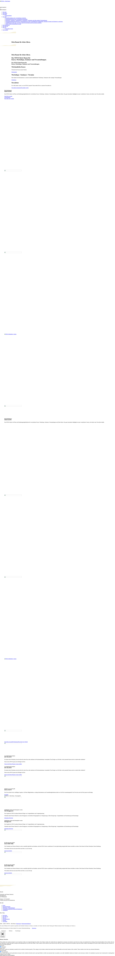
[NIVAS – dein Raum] (57, 3)
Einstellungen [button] (17, 930)
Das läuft (4, 16)
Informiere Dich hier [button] (8, 818)
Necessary (4, 946)
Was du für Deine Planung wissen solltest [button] (13, 764)
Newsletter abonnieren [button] (16, 87)
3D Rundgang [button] (7, 97)
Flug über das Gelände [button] (9, 98)
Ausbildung (5, 910)
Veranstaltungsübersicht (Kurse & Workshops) (12, 909)
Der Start (4, 12)
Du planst (5, 14)
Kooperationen (8, 15)
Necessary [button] (2, 945)
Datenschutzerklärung (26, 923)
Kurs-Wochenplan (6, 906)
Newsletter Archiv (9, 28)
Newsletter (5, 921)
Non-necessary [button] (3, 950)
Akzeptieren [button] (3, 930)
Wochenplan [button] (14, 72)
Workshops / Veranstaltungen (9, 907)
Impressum (18, 923)
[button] (3, 7)
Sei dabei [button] (6, 794)
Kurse (4, 905)
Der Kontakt (5, 29)
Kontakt (4, 920)
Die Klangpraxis (6, 25)
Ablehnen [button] (10, 930)
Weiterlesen (34, 928)
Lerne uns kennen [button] (8, 850)
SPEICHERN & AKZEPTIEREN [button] (7, 955)
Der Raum (5, 13)
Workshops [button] (14, 79)
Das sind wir (5, 26)
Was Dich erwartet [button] (8, 96)
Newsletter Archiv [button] (25, 87)
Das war (4, 27)
